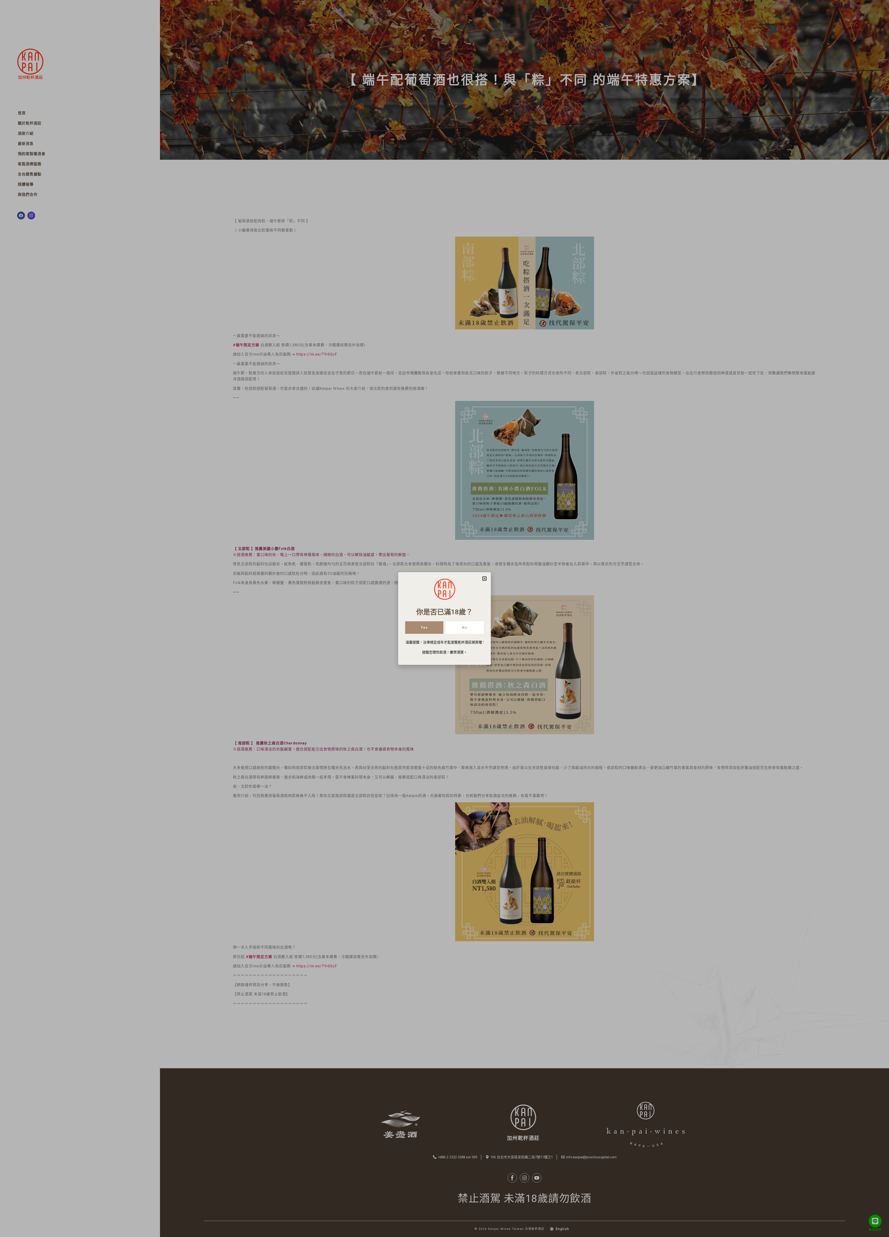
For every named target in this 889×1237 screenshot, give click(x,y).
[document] (444, 618)
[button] (484, 578)
